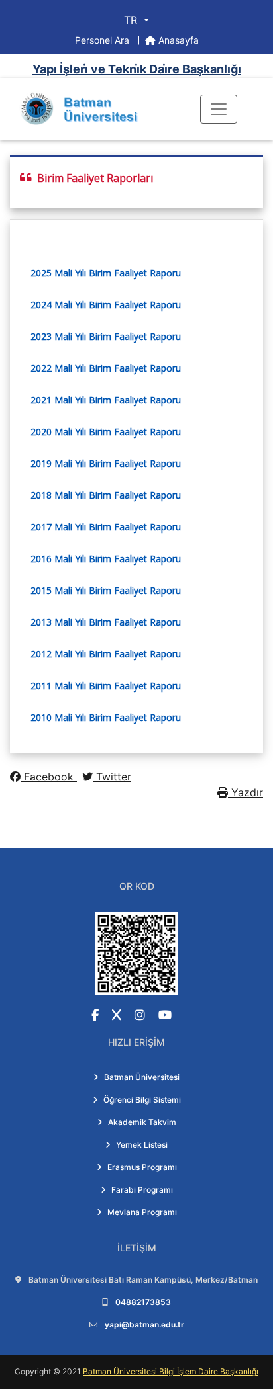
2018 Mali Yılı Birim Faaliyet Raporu (105, 495)
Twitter (112, 776)
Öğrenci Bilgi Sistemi (142, 1100)
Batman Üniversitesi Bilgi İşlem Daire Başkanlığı (170, 1371)
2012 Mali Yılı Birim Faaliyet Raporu (105, 654)
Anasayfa (177, 40)
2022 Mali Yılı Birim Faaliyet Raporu (105, 368)
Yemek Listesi (142, 1145)
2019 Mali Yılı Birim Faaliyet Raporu (105, 463)
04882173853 (143, 1302)
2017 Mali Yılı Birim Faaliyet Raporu (107, 527)
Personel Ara (103, 40)
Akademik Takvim (142, 1122)
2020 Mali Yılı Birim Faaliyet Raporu (105, 431)
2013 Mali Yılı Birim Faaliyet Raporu (105, 622)
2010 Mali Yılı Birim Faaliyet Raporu (105, 717)
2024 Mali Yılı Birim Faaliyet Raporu (105, 304)
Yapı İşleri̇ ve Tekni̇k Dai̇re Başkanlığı (136, 69)
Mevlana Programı (142, 1212)
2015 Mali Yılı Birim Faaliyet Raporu (105, 590)
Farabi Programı (142, 1190)
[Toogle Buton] (218, 109)
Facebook (49, 776)
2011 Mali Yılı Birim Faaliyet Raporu (105, 685)
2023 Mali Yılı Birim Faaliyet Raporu (105, 336)
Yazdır (245, 792)
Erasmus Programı (142, 1167)
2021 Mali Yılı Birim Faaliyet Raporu (105, 400)
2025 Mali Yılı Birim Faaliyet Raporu (105, 273)
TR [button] (132, 19)
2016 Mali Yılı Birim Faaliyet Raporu (105, 558)
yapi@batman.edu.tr (144, 1324)
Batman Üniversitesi (142, 1077)
